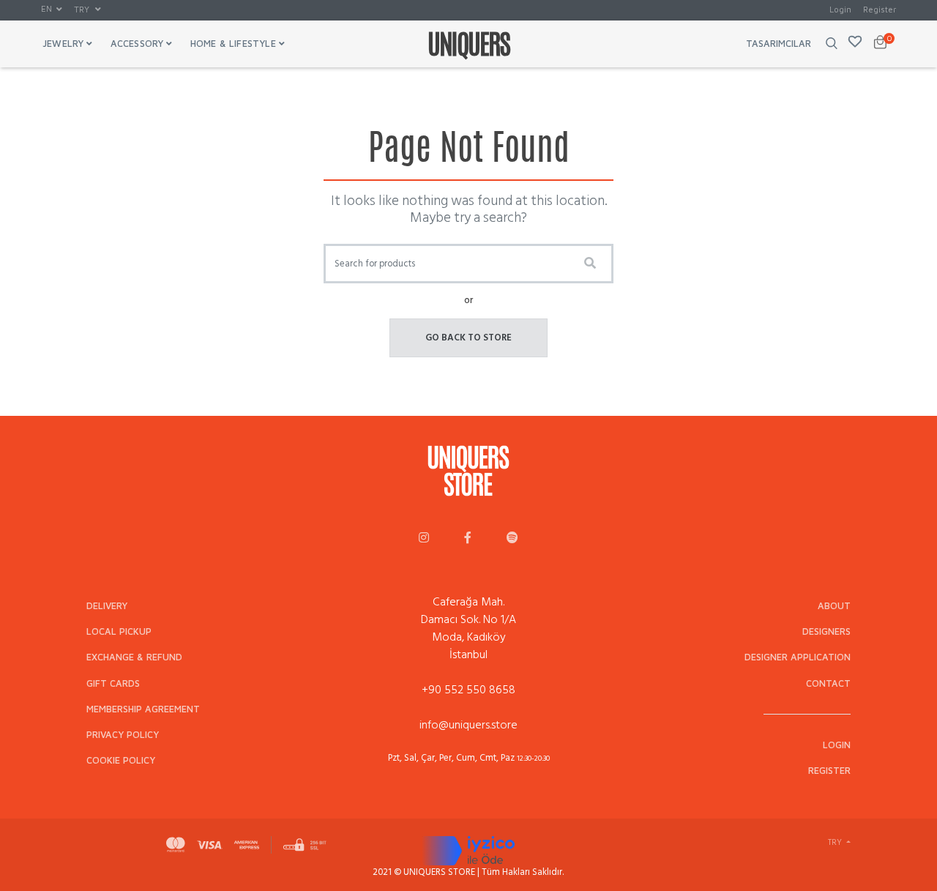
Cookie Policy (120, 760)
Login (840, 9)
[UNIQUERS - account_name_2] (467, 539)
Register (879, 9)
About (834, 605)
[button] (51, 9)
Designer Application (797, 657)
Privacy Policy (122, 734)
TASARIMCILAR (778, 43)
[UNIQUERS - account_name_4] (512, 539)
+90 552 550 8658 (468, 689)
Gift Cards (113, 683)
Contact (828, 683)
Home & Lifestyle (233, 43)
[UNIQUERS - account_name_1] (424, 539)
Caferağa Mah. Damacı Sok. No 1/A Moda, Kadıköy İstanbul (468, 628)
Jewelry (62, 43)
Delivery (106, 605)
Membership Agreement (143, 709)
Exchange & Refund (134, 657)
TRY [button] (83, 9)
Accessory (137, 43)
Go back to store (468, 337)
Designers (826, 631)
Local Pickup (119, 631)
